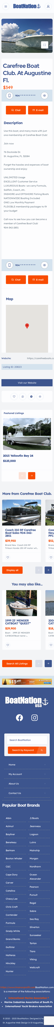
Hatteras (10, 955)
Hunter (9, 971)
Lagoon (34, 834)
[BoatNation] (27, 7)
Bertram (10, 850)
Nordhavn (35, 866)
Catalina (10, 890)
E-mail (39, 110)
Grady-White (13, 931)
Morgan (34, 858)
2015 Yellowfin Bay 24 (18, 455)
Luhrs (33, 842)
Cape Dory (11, 874)
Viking (33, 959)
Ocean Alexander (35, 876)
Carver (9, 882)
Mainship (35, 850)
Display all (12, 570)
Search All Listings (17, 663)
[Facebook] (19, 717)
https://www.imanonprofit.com (17, 987)
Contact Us (15, 793)
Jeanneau (35, 826)
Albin (8, 818)
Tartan (33, 943)
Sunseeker (35, 935)
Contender (11, 914)
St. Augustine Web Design (15, 1022)
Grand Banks (13, 939)
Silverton (34, 927)
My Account (15, 774)
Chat (17, 110)
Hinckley (10, 963)
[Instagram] (34, 717)
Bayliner (10, 834)
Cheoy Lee (11, 898)
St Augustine (37, 1022)
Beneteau (11, 842)
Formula (10, 922)
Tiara (32, 951)
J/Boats (34, 818)
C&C (8, 866)
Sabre (33, 911)
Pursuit (33, 894)
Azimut (10, 826)
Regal (33, 902)
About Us (14, 783)
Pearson (34, 886)
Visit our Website (27, 382)
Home (12, 764)
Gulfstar (10, 947)
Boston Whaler (14, 858)
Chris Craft (12, 906)
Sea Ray (34, 919)
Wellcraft (35, 967)
